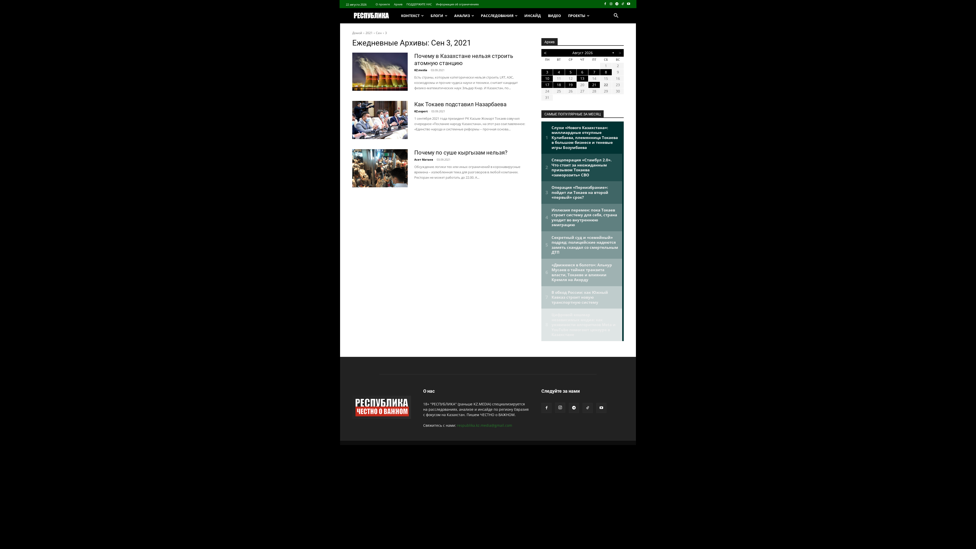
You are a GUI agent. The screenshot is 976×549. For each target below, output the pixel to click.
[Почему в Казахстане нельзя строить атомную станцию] (380, 72)
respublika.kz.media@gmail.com (484, 425)
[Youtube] (628, 4)
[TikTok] (623, 4)
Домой (357, 33)
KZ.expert (421, 111)
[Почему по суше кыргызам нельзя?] (380, 168)
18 (559, 84)
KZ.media (420, 70)
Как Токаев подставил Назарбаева (460, 104)
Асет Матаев (423, 159)
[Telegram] (617, 4)
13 (582, 78)
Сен (379, 33)
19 (571, 84)
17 (547, 84)
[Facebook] (605, 4)
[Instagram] (611, 4)
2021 (369, 33)
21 (594, 84)
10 (547, 78)
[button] (616, 15)
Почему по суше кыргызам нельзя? (460, 152)
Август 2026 (582, 52)
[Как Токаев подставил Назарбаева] (380, 120)
